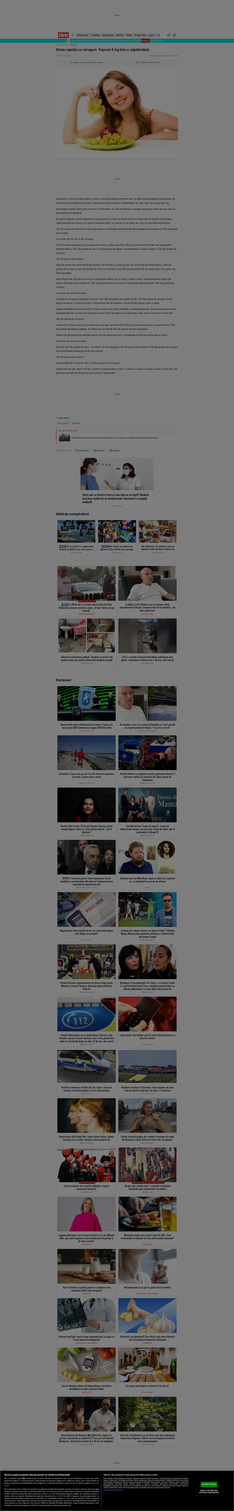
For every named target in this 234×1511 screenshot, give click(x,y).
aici (65, 1498)
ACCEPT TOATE (209, 1484)
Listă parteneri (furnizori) (113, 1490)
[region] (117, 1491)
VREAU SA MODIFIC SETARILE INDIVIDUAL (209, 1491)
